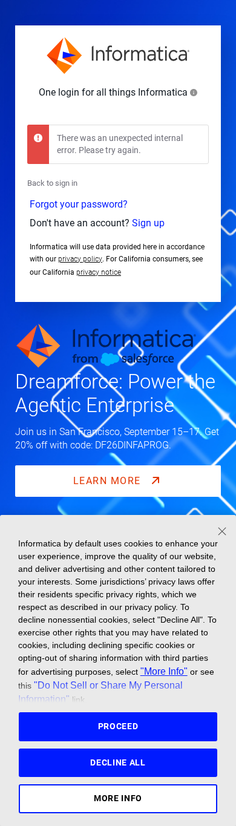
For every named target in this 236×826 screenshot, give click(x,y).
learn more (109, 481)
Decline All (118, 762)
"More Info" (164, 671)
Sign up (148, 223)
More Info (118, 798)
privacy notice (98, 272)
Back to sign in (52, 183)
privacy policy (80, 259)
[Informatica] (118, 56)
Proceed (118, 726)
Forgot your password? (79, 204)
